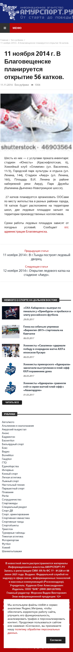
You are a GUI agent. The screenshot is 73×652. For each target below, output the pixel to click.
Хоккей (6, 547)
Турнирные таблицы (13, 532)
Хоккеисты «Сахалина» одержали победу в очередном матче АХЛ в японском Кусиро (44, 349)
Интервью (8, 470)
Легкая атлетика (11, 477)
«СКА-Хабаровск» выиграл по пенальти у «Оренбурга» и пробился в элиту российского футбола (47, 311)
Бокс (5, 447)
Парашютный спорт (13, 488)
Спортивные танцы (13, 521)
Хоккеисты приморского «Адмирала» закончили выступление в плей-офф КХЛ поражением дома (46, 368)
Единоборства (10, 466)
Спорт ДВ (7, 510)
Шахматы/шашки (12, 551)
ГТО (4, 462)
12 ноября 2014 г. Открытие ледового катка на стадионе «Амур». (36, 271)
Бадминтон (8, 436)
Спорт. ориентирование (15, 514)
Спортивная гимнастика (16, 518)
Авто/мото (8, 422)
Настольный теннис (13, 484)
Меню (17, 28)
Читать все (12, 402)
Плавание (7, 492)
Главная (4, 40)
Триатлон (7, 529)
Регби (5, 495)
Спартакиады (10, 503)
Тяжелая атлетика (12, 536)
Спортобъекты (10, 525)
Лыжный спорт (10, 481)
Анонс (5, 433)
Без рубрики (17, 40)
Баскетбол (8, 440)
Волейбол (8, 455)
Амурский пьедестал (14, 429)
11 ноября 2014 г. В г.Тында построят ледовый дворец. (36, 255)
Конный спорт (10, 473)
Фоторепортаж (10, 540)
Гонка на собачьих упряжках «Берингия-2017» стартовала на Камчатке (43, 330)
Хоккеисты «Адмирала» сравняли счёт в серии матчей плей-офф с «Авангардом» (44, 387)
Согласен (56, 640)
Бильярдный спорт (13, 444)
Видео (5, 451)
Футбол (6, 543)
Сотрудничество (11, 499)
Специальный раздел (14, 507)
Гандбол (7, 459)
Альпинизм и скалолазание (18, 425)
